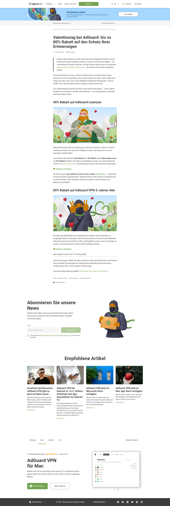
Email (28, 325)
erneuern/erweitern (68, 164)
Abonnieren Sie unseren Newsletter (94, 271)
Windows (33, 440)
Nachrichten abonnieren (61, 23)
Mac (42, 440)
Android (51, 440)
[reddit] (141, 502)
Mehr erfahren (60, 486)
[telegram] (137, 502)
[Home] (36, 4)
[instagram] (118, 502)
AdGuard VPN (57, 29)
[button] (141, 14)
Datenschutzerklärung (48, 335)
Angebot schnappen (63, 169)
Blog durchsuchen (108, 23)
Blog (64, 29)
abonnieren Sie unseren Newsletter (70, 67)
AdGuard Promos (85, 278)
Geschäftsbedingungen (65, 335)
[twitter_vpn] (127, 502)
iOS (60, 440)
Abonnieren (70, 330)
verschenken (100, 174)
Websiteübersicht (99, 502)
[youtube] (132, 502)
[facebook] (123, 502)
